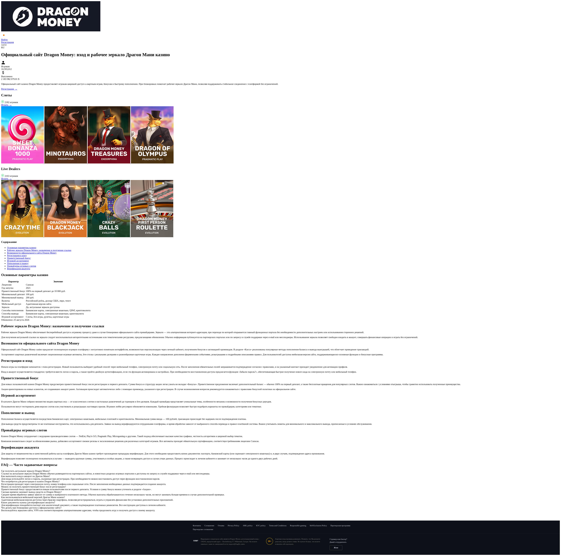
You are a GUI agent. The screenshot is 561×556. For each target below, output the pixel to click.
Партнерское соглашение (203, 529)
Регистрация (7, 42)
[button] (280, 471)
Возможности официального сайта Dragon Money (32, 253)
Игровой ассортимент (18, 261)
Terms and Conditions (277, 525)
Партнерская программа (340, 525)
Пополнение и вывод (17, 263)
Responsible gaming (298, 525)
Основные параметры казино (21, 247)
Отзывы (221, 525)
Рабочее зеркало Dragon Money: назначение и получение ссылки (39, 250)
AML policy (248, 525)
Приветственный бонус (19, 258)
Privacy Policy (233, 525)
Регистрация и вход (17, 255)
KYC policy (261, 525)
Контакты (197, 525)
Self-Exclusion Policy (318, 525)
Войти (4, 39)
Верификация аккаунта (18, 268)
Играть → (6, 105)
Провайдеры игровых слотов (21, 266)
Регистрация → (9, 89)
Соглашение (209, 525)
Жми (336, 548)
